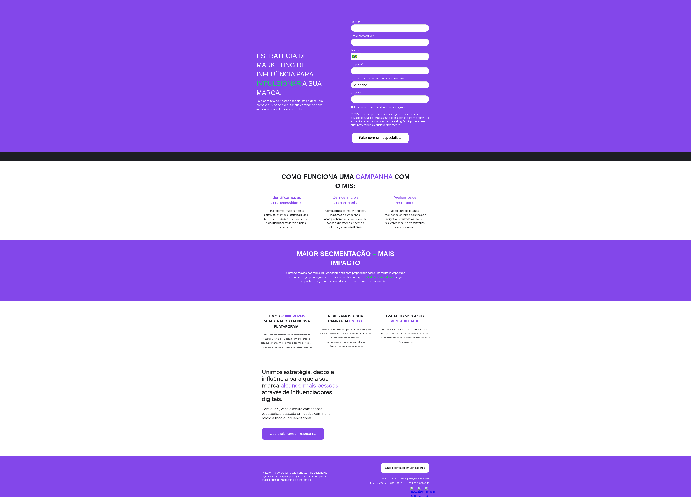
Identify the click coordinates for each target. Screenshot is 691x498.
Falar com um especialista (380, 138)
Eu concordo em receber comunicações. (379, 107)
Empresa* (357, 64)
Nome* (355, 21)
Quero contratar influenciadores (405, 467)
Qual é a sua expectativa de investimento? (377, 78)
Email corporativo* (362, 36)
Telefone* (357, 50)
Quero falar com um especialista (293, 433)
